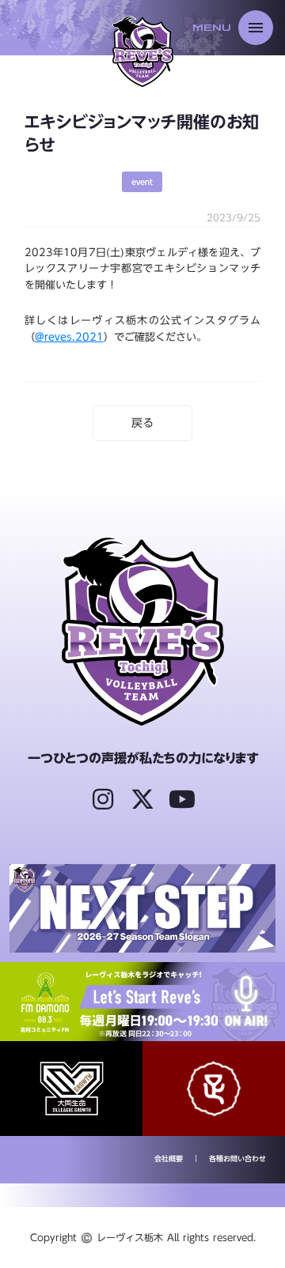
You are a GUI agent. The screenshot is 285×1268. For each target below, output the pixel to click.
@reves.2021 (69, 336)
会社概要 (168, 1159)
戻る (142, 423)
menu (255, 27)
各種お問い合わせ (237, 1159)
